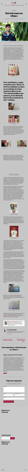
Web (4, 397)
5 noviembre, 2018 (15, 18)
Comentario (5, 386)
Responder (5, 373)
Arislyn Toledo (9, 18)
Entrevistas (14, 10)
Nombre (4, 393)
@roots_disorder (11, 316)
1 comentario (21, 18)
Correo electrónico (17, 393)
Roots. (22, 315)
